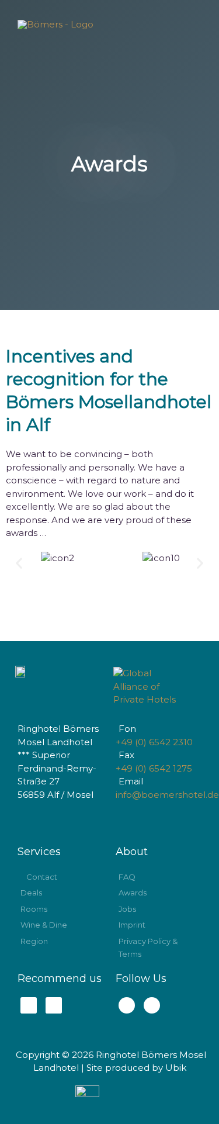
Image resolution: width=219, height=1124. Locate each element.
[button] (19, 562)
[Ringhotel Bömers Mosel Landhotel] (55, 24)
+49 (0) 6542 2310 (154, 742)
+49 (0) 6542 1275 (154, 768)
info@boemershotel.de (167, 794)
